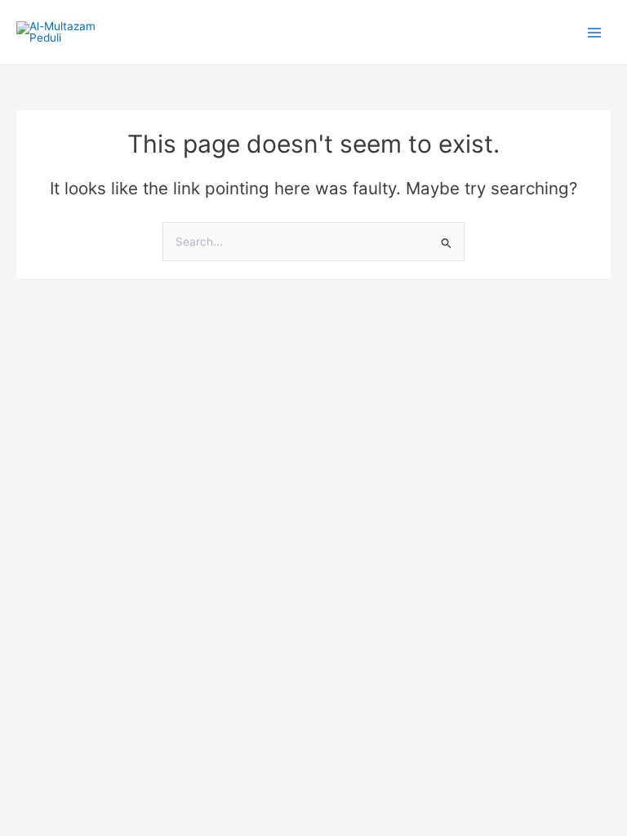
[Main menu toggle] (594, 32)
